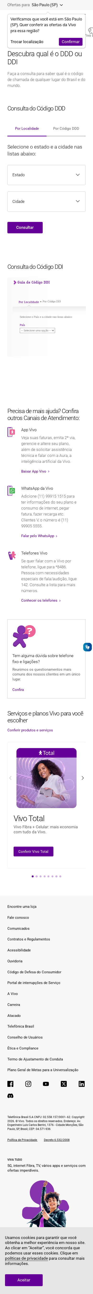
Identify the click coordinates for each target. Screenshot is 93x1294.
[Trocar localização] (59, 5)
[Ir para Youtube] (46, 1084)
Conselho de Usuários (25, 1037)
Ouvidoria (14, 961)
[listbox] (41, 175)
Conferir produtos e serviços (30, 730)
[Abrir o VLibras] (87, 647)
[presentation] (33, 876)
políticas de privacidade (26, 1258)
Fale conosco (18, 917)
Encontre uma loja (21, 906)
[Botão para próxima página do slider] (83, 778)
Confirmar (71, 42)
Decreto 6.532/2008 (57, 1140)
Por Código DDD (66, 128)
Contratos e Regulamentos (28, 939)
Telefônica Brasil (20, 1026)
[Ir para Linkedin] (82, 1084)
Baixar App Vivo (34, 471)
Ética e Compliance (22, 1048)
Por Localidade (27, 128)
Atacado (14, 1016)
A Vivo (12, 994)
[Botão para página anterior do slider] (10, 778)
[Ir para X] (64, 1084)
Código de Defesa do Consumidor (34, 972)
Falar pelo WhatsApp (38, 536)
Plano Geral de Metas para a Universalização (42, 1070)
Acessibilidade (19, 950)
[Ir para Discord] (10, 1096)
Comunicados (18, 928)
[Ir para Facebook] (10, 1084)
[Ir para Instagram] (28, 1084)
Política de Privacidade (22, 1140)
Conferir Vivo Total (33, 851)
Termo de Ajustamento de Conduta (35, 1059)
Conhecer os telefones (39, 600)
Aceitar (23, 1280)
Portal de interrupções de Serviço (33, 983)
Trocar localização (26, 42)
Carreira (13, 1005)
